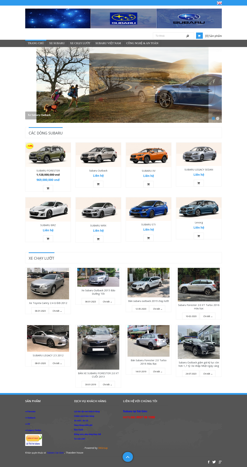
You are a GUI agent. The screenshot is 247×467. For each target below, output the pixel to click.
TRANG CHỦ (36, 43)
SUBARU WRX (98, 225)
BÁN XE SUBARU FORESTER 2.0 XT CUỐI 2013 (98, 374)
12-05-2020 (140, 308)
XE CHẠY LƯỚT (80, 43)
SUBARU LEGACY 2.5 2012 (48, 355)
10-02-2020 (191, 316)
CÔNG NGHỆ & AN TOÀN (142, 43)
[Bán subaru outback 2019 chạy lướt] (148, 283)
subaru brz (34, 115)
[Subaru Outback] (98, 155)
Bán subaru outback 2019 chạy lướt (148, 301)
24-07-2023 (191, 373)
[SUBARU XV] (148, 155)
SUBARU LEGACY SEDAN (198, 169)
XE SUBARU (57, 43)
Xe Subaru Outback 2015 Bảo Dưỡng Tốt (98, 292)
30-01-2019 (90, 384)
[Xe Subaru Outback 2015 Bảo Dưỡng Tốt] (98, 277)
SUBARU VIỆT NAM (108, 43)
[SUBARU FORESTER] (48, 155)
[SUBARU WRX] (98, 209)
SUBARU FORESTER (48, 170)
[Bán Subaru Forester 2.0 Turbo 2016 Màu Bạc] (148, 341)
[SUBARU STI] (148, 209)
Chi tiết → (57, 310)
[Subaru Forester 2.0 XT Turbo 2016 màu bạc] (198, 285)
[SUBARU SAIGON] (123, 18)
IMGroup (103, 447)
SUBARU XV (148, 170)
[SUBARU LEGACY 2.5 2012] (48, 338)
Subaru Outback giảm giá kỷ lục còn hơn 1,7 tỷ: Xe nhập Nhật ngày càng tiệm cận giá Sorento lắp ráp (199, 366)
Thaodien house (74, 452)
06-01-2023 (40, 310)
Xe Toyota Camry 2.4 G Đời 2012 (48, 303)
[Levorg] (198, 208)
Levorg (199, 222)
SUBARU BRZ (48, 225)
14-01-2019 (140, 371)
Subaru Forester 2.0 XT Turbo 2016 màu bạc (198, 306)
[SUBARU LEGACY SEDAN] (198, 154)
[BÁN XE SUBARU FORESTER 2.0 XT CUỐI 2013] (98, 347)
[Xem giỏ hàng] (199, 36)
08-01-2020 (40, 363)
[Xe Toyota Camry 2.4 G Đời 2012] (48, 284)
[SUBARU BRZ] (48, 209)
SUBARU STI (148, 224)
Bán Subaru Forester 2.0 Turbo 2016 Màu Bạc (149, 362)
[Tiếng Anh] (219, 3)
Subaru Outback (98, 170)
